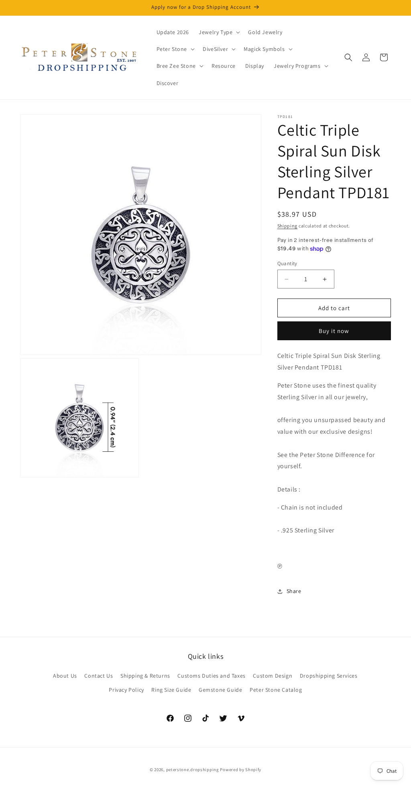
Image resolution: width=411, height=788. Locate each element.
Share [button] (294, 591)
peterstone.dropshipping (192, 769)
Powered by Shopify (240, 769)
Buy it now (334, 331)
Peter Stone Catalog (276, 689)
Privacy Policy (126, 689)
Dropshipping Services (329, 675)
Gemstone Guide (220, 689)
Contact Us (98, 675)
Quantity (287, 263)
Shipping (287, 226)
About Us (65, 675)
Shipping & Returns (145, 675)
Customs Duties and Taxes (211, 675)
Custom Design (272, 675)
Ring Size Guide (171, 689)
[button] (218, 32)
